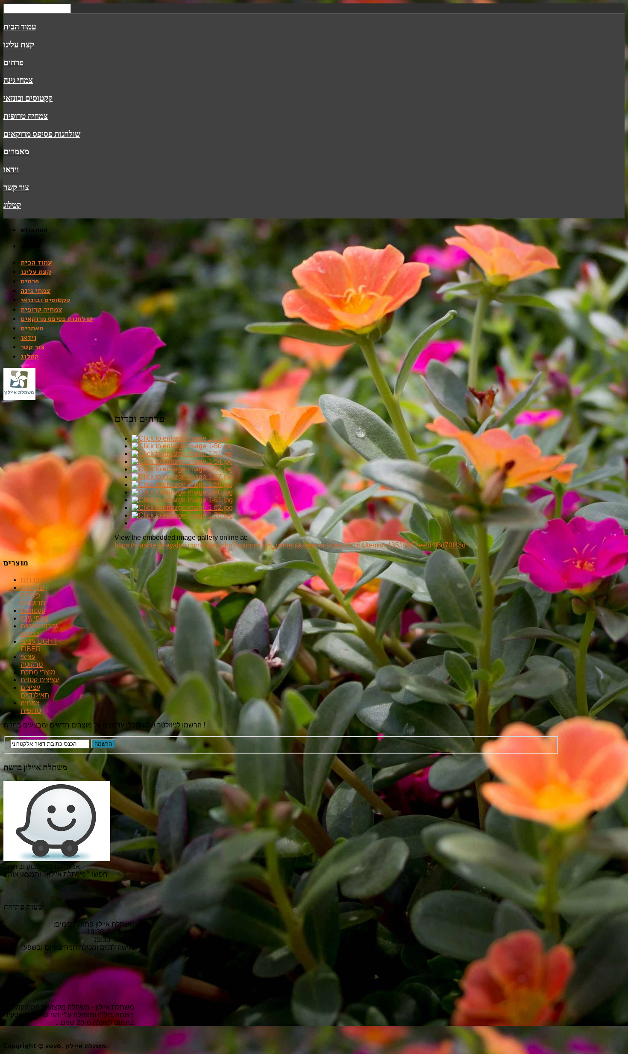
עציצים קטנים (40, 679)
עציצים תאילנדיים (35, 691)
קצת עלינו (18, 44)
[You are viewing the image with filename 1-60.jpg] (182, 492)
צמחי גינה (18, 80)
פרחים (13, 62)
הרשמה (103, 744)
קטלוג (12, 204)
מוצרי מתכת (38, 672)
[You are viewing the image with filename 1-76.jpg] (182, 515)
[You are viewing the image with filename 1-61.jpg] (182, 499)
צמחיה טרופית (25, 116)
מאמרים (16, 151)
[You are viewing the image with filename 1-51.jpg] (182, 453)
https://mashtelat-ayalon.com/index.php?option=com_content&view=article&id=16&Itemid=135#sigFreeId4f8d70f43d (290, 545)
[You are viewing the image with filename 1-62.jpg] (182, 507)
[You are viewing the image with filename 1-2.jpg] (180, 438)
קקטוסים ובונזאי (28, 98)
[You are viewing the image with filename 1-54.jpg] (182, 461)
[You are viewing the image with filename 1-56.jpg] (182, 469)
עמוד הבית (19, 26)
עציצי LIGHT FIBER (39, 645)
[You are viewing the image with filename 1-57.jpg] (182, 476)
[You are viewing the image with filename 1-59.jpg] (182, 484)
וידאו (11, 169)
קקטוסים (33, 610)
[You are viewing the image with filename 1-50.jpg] (182, 446)
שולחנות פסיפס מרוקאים (41, 133)
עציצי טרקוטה (32, 660)
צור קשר (16, 187)
